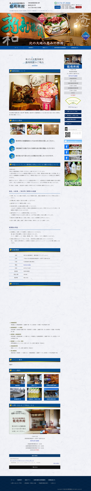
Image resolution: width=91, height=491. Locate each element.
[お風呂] (51, 133)
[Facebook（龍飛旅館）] (73, 147)
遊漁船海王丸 (74, 47)
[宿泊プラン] (34, 383)
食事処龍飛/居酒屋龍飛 (60, 47)
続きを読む (56, 463)
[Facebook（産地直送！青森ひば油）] (73, 153)
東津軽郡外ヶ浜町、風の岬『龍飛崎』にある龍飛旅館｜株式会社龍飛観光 (25, 5)
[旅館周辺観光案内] (51, 396)
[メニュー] (34, 133)
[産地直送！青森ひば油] (34, 396)
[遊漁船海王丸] (17, 396)
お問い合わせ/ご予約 (72, 111)
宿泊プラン (45, 47)
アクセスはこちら (73, 101)
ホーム (16, 47)
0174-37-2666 (27, 265)
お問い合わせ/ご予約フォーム (73, 141)
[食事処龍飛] (51, 383)
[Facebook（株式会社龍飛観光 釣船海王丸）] (73, 159)
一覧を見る (35, 467)
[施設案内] (17, 383)
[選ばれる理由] (17, 133)
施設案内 (31, 47)
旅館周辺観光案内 (71, 119)
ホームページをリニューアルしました (22, 460)
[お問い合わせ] (34, 433)
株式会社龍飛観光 (68, 489)
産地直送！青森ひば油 (72, 115)
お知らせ (69, 123)
